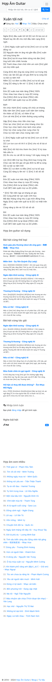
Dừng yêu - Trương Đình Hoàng (20, 547)
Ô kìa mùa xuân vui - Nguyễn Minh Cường (26, 562)
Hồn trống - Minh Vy (15, 520)
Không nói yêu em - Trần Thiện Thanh (24, 481)
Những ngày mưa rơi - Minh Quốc (22, 476)
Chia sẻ (45, 18)
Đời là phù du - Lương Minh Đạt (20, 534)
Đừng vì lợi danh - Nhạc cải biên (21, 584)
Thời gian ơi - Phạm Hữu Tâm (19, 467)
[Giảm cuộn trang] (20, 30)
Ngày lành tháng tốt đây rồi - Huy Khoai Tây (26, 530)
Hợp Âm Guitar (23, 680)
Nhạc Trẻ (26, 23)
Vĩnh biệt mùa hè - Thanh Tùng (21, 501)
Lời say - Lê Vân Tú (14, 515)
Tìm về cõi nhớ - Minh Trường (20, 472)
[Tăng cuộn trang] (16, 30)
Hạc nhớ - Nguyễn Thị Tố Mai (20, 606)
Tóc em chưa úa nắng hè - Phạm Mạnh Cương (28, 574)
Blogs (34, 680)
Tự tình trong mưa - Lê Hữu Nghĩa (22, 491)
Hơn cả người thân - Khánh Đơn (20, 552)
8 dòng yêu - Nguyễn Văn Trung (21, 557)
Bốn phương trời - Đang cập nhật (22, 589)
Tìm (46, 9)
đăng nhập (16, 410)
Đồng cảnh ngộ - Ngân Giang (19, 510)
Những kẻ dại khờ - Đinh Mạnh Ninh (23, 611)
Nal (16, 23)
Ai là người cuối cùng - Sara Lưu (21, 505)
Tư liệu (42, 680)
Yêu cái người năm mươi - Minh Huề (23, 579)
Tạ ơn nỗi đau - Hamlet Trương (21, 486)
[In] (27, 30)
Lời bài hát (39, 30)
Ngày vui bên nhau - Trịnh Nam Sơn (23, 616)
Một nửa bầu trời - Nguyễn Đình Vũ (22, 496)
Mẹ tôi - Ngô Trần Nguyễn (19, 593)
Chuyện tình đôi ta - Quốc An (19, 525)
